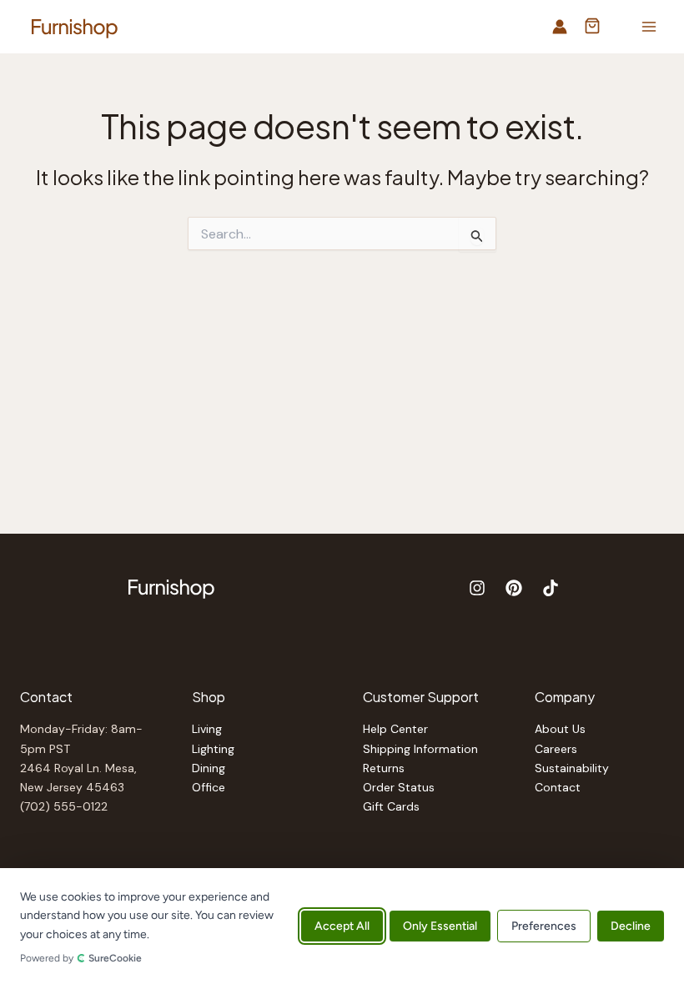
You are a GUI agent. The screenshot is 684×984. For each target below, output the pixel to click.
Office (208, 787)
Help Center (395, 728)
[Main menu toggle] (649, 26)
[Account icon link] (559, 26)
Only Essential (440, 926)
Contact (558, 787)
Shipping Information (420, 748)
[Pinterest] (513, 588)
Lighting (213, 748)
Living (207, 728)
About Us (560, 728)
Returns (384, 768)
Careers (556, 748)
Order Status (399, 787)
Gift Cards (391, 806)
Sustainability (572, 768)
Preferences (543, 926)
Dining (208, 768)
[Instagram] (477, 588)
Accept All (342, 926)
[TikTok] (550, 588)
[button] (592, 28)
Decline (631, 926)
